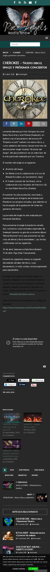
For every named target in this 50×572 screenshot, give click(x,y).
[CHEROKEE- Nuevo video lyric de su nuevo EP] (12, 418)
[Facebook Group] (35, 3)
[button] (46, 38)
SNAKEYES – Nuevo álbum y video (32, 426)
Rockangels (22, 74)
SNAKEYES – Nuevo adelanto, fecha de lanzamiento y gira (11, 453)
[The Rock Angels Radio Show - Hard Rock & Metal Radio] (25, 33)
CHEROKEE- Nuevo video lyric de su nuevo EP (10, 427)
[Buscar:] (25, 44)
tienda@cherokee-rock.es (22, 294)
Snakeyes (22, 475)
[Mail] (30, 3)
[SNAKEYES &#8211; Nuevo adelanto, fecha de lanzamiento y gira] (12, 444)
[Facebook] (14, 3)
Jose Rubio (39, 470)
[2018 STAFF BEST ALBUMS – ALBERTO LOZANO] (8, 550)
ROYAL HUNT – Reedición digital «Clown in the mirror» (30, 534)
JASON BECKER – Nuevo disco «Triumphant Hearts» (29, 520)
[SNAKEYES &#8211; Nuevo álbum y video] (33, 418)
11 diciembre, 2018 (24, 538)
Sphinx (35, 475)
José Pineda (24, 470)
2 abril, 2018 (9, 74)
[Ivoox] (19, 3)
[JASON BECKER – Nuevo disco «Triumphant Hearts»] (8, 522)
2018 (12, 470)
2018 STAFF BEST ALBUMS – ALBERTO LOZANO (28, 548)
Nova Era (9, 475)
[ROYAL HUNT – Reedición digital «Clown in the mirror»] (8, 536)
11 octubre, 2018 (23, 524)
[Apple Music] (25, 3)
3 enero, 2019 (22, 552)
